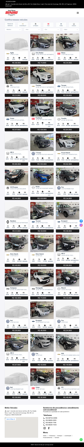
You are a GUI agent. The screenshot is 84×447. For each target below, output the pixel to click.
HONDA (74, 25)
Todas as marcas (10, 24)
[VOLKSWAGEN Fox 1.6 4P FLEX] (42, 343)
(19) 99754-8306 (10, 1)
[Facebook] (81, 221)
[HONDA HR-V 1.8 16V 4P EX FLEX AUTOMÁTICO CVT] (16, 142)
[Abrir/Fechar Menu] (77, 12)
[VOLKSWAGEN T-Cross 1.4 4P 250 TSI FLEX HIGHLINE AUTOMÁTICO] (42, 142)
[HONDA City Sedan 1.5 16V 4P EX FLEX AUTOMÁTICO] (42, 42)
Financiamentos (47, 437)
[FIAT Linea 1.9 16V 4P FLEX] (42, 377)
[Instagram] (81, 225)
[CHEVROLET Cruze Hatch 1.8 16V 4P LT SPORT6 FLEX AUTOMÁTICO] (67, 142)
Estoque (59, 435)
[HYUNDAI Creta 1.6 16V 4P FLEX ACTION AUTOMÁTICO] (16, 107)
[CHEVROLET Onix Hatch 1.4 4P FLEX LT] (16, 243)
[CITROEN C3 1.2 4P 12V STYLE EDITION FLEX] (67, 377)
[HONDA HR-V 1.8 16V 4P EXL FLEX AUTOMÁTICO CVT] (67, 243)
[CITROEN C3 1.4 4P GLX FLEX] (16, 75)
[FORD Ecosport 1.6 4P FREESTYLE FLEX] (42, 310)
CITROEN (35, 25)
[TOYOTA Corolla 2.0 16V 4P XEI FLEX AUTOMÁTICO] (67, 107)
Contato (57, 437)
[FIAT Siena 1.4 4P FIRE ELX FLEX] (67, 42)
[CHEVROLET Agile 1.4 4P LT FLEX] (16, 42)
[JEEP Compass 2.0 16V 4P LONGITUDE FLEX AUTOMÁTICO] (16, 277)
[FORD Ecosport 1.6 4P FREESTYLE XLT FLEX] (67, 211)
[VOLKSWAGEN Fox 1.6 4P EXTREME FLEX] (67, 176)
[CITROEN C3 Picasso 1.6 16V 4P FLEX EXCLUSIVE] (16, 176)
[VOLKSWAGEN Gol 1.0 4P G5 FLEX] (16, 310)
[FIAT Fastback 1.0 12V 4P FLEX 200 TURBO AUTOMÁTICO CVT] (42, 107)
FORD (61, 25)
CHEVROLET (22, 25)
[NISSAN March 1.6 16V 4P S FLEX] (67, 277)
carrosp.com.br (49, 444)
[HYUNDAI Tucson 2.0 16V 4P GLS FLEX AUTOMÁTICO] (67, 75)
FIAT (48, 25)
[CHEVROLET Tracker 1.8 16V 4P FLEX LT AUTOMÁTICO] (42, 75)
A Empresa (52, 435)
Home (44, 435)
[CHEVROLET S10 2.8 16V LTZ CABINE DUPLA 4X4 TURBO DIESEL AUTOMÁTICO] (67, 343)
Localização (67, 435)
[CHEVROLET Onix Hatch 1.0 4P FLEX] (42, 243)
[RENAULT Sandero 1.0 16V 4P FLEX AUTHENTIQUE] (16, 211)
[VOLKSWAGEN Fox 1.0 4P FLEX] (67, 310)
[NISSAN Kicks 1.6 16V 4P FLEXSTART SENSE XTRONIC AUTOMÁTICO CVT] (42, 176)
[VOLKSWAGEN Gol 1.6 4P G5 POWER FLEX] (16, 377)
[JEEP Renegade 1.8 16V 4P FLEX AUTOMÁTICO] (42, 277)
